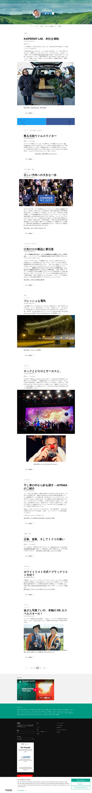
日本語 (87, 1)
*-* (31, 26)
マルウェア (35, 712)
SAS (50, 709)
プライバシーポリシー (61, 723)
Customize (80, 784)
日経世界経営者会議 (29, 549)
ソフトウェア (69, 711)
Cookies (58, 732)
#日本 (19, 709)
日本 (29, 714)
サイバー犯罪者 (48, 711)
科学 (48, 714)
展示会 (19, 714)
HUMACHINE (33, 709)
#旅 (25, 295)
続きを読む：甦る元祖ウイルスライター (46, 154)
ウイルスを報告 (59, 725)
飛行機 (58, 714)
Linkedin (50, 13)
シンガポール (54, 711)
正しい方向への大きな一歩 (40, 175)
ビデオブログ (28, 1)
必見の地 (23, 714)
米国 (51, 714)
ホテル (30, 712)
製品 (54, 714)
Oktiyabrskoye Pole (43, 55)
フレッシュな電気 (35, 301)
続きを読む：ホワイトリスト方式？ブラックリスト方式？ (39, 589)
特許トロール (40, 714)
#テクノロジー (27, 479)
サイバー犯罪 (41, 711)
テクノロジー (20, 712)
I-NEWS (38, 709)
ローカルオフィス (61, 712)
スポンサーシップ (62, 711)
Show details (21, 790)
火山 (35, 714)
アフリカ (71, 709)
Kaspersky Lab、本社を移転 (41, 38)
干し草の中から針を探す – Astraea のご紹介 (45, 486)
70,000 (34, 504)
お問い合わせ (38, 1)
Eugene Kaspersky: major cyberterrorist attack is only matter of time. (25, 760)
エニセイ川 (35, 311)
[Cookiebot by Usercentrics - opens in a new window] (9, 790)
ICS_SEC (43, 709)
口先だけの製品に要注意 (39, 249)
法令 (32, 714)
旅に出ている (55, 547)
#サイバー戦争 (32, 130)
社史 (45, 714)
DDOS (26, 709)
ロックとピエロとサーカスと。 (43, 371)
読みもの (23, 1)
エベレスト (24, 711)
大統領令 (62, 209)
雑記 (41, 26)
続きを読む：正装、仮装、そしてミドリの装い (49, 550)
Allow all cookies (81, 780)
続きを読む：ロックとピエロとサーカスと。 (46, 464)
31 (40, 668)
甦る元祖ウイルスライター (40, 136)
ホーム (2, 1)
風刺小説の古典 (46, 256)
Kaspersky (59, 727)
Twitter (45, 13)
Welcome (59, 709)
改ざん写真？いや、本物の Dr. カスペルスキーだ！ (45, 612)
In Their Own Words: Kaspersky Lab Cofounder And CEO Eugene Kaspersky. (25, 768)
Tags (33, 1)
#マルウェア (39, 130)
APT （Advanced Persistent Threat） (38, 585)
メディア (14, 1)
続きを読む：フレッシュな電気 (32, 350)
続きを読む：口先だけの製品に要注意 (34, 279)
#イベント (26, 130)
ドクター (38, 620)
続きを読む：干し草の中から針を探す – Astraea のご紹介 (39, 518)
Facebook (43, 13)
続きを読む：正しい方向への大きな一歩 (35, 228)
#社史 (26, 33)
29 (34, 668)
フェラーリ (26, 712)
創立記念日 (71, 712)
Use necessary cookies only (80, 787)
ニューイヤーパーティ (40, 379)
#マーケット (34, 243)
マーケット (41, 712)
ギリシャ (29, 711)
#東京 (22, 709)
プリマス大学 (38, 618)
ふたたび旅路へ (65, 709)
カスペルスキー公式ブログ (61, 729)
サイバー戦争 (35, 711)
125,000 (60, 504)
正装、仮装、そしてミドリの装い (44, 539)
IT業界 (47, 709)
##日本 (26, 533)
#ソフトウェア (27, 243)
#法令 (33, 169)
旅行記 (59, 26)
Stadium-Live (43, 380)
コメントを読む (29, 113)
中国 (66, 712)
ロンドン (54, 712)
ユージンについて (8, 1)
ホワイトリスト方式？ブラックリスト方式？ (46, 573)
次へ (45, 668)
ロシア (50, 712)
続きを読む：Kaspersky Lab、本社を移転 (35, 107)
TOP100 (54, 709)
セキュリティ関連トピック (50, 26)
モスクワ (46, 712)
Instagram (48, 13)
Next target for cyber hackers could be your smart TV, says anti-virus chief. (25, 750)
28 (31, 668)
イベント (18, 1)
